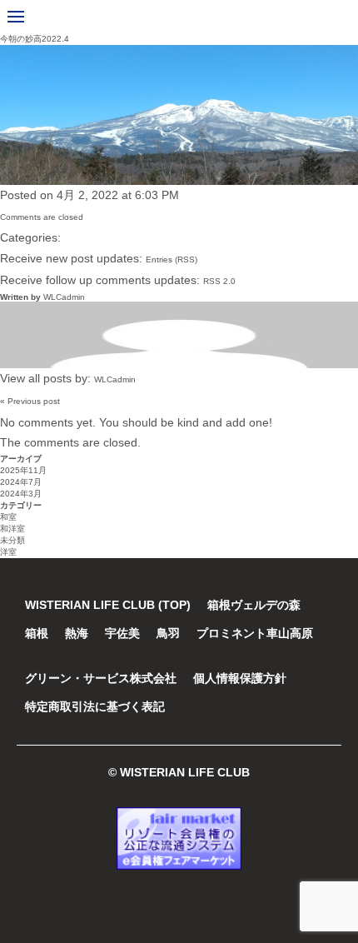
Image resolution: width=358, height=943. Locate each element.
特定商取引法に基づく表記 (95, 706)
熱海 (76, 633)
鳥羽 (168, 633)
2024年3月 (21, 493)
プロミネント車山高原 (254, 633)
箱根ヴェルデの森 (254, 604)
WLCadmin (64, 297)
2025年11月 (23, 470)
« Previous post (30, 401)
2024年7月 (21, 481)
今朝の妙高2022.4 (34, 38)
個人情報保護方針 (239, 678)
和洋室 (12, 528)
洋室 (8, 551)
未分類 (12, 540)
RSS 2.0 (219, 281)
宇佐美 (122, 633)
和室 (8, 516)
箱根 (36, 633)
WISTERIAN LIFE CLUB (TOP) (108, 604)
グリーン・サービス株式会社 (101, 678)
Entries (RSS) (171, 259)
